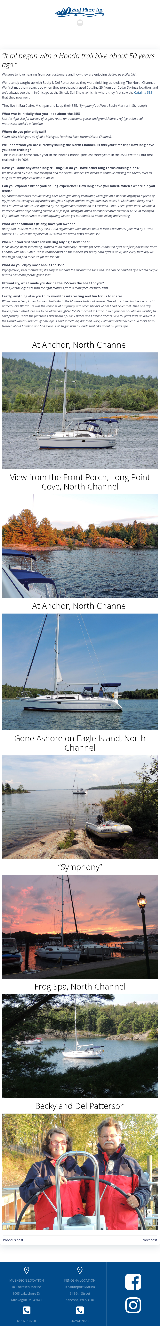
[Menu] (80, 22)
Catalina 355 (143, 92)
